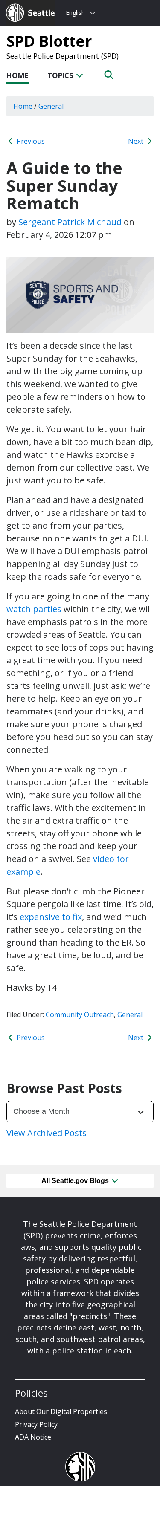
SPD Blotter (49, 41)
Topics (61, 75)
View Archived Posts (46, 1133)
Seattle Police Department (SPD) (62, 56)
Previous (30, 141)
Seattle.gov (24, 4)
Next (136, 141)
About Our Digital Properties (61, 1411)
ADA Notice (33, 1437)
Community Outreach (80, 1014)
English (75, 13)
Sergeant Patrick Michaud (70, 222)
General (130, 1014)
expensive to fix (51, 917)
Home (17, 75)
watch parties (33, 609)
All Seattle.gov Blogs (76, 1180)
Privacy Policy (36, 1424)
